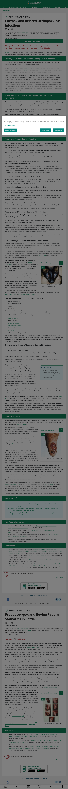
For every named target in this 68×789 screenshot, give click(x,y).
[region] (34, 125)
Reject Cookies (45, 130)
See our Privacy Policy (10, 125)
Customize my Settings (10, 130)
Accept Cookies (58, 130)
